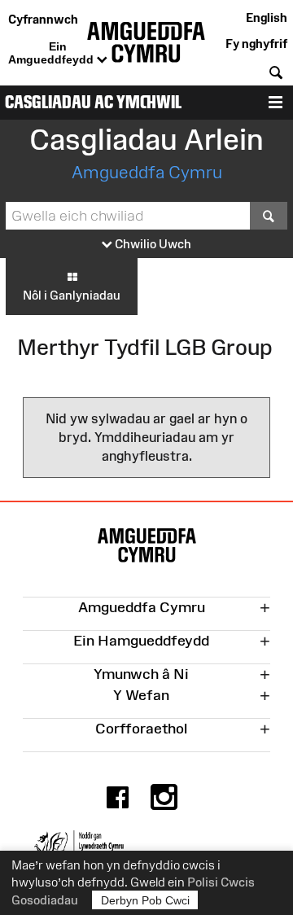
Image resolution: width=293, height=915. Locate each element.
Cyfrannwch (43, 19)
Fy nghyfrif (256, 43)
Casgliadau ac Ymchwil (93, 102)
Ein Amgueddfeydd (52, 53)
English (266, 17)
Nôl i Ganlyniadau (71, 295)
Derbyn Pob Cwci (145, 900)
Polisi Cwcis (221, 882)
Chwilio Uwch (151, 244)
